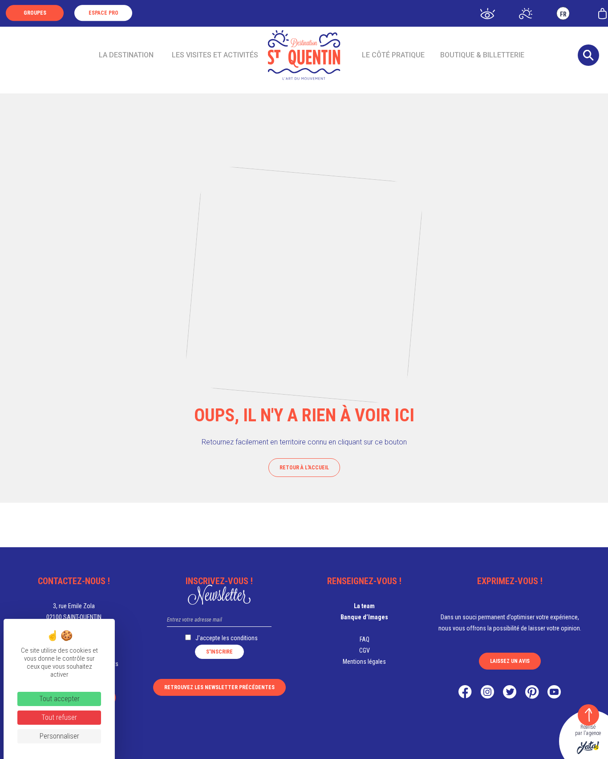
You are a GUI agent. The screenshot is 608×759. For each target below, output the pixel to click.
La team (364, 606)
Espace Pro (103, 13)
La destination (126, 55)
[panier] (602, 12)
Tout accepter (59, 698)
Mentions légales (364, 661)
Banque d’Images (364, 617)
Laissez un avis (510, 661)
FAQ (364, 639)
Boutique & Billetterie (482, 55)
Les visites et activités (215, 55)
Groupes (35, 13)
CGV (364, 650)
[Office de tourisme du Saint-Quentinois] (304, 55)
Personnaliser (59, 736)
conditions (244, 638)
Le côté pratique (393, 55)
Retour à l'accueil (304, 467)
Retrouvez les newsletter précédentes (219, 687)
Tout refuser (59, 717)
